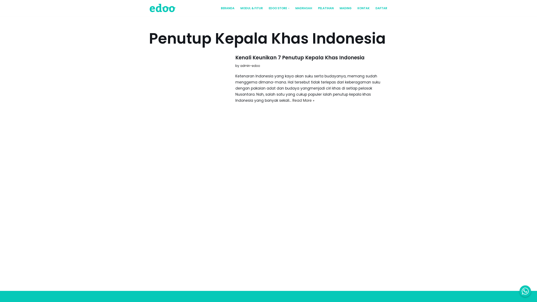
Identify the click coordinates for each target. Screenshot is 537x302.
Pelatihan (326, 8)
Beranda (228, 8)
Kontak (363, 8)
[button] (288, 8)
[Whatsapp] (525, 291)
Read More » (303, 100)
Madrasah (303, 8)
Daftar (381, 8)
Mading (346, 8)
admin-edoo (250, 66)
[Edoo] (163, 8)
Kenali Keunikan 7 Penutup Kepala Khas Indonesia (300, 57)
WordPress (193, 296)
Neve (153, 296)
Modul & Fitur (251, 8)
